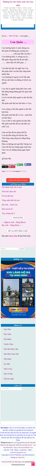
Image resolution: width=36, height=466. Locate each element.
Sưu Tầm (7, 329)
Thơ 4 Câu (8, 369)
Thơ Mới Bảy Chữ (11, 349)
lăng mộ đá (28, 445)
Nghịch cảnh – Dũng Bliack (14, 222)
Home (4, 36)
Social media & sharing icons (13, 462)
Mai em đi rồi (7, 209)
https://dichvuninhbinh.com (23, 447)
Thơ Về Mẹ (13, 36)
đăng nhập (13, 236)
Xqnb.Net (21, 457)
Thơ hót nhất (9, 379)
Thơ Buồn (8, 339)
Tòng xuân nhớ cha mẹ (11, 200)
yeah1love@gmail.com (18, 452)
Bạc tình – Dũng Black (12, 225)
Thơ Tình (7, 334)
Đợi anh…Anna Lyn (10, 204)
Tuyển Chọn (8, 344)
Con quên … (18, 42)
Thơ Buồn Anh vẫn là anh (12, 187)
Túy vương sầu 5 (8, 213)
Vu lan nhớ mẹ (7, 196)
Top (33, 464)
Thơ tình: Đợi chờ (9, 191)
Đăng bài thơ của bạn (18, 180)
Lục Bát (7, 364)
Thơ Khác (7, 359)
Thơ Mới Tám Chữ (11, 354)
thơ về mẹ (23, 171)
